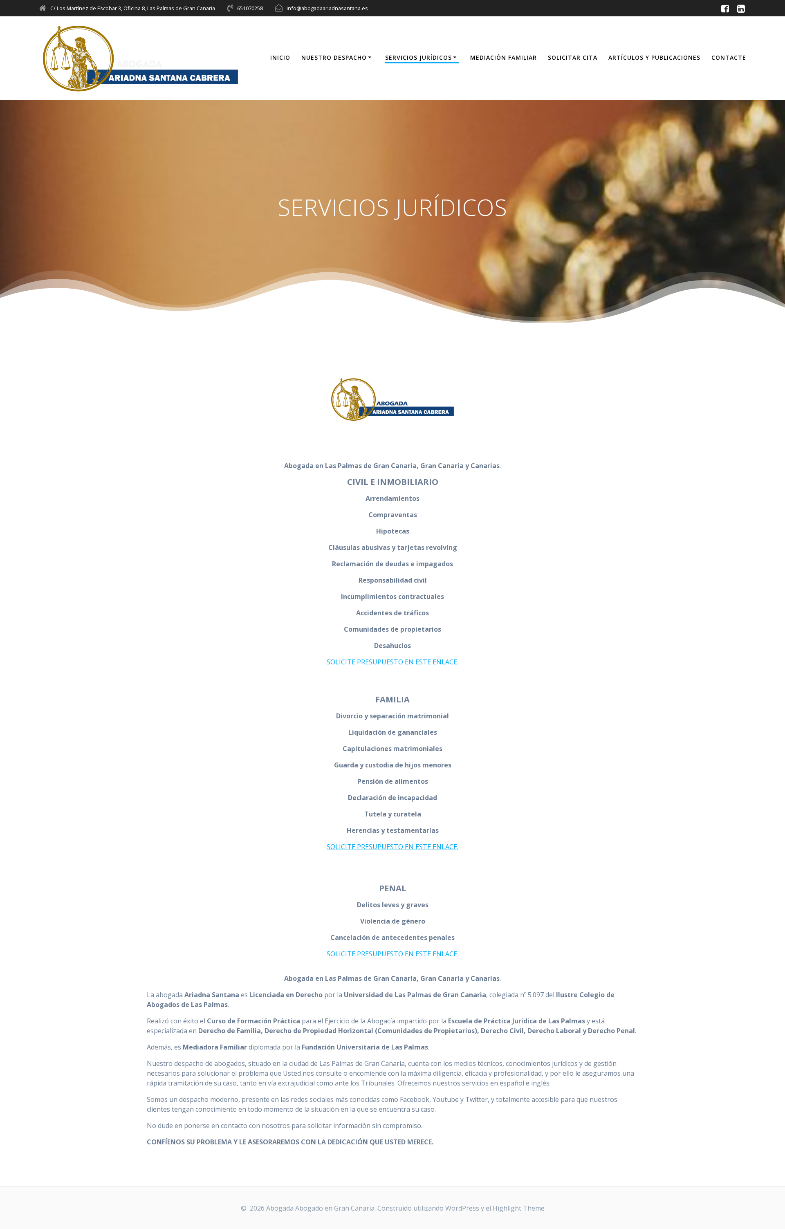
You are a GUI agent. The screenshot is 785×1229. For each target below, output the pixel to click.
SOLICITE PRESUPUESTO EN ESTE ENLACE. (392, 661)
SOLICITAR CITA (572, 57)
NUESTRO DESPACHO (334, 57)
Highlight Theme (519, 1208)
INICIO (280, 57)
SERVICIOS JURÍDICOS (418, 57)
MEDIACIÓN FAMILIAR (503, 57)
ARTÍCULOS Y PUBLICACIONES (654, 57)
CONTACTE (728, 57)
